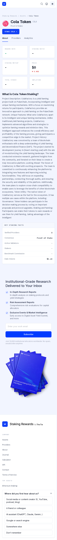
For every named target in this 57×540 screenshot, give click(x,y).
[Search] (41, 4)
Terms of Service (9, 475)
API (3, 465)
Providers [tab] (16, 38)
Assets (23, 16)
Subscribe (28, 334)
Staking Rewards (9, 16)
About (4, 450)
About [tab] (5, 38)
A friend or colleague (16, 508)
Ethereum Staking (9, 486)
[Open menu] (46, 4)
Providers (6, 445)
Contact (5, 470)
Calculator (6, 460)
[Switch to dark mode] (52, 4)
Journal (5, 455)
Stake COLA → (11, 31)
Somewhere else (14, 526)
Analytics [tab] (28, 38)
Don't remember (13, 533)
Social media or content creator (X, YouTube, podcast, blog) (27, 500)
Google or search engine (17, 520)
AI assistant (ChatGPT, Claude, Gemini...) (24, 514)
